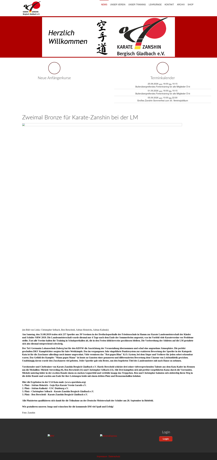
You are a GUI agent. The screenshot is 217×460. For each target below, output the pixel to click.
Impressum (102, 456)
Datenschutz (114, 456)
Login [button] (166, 439)
